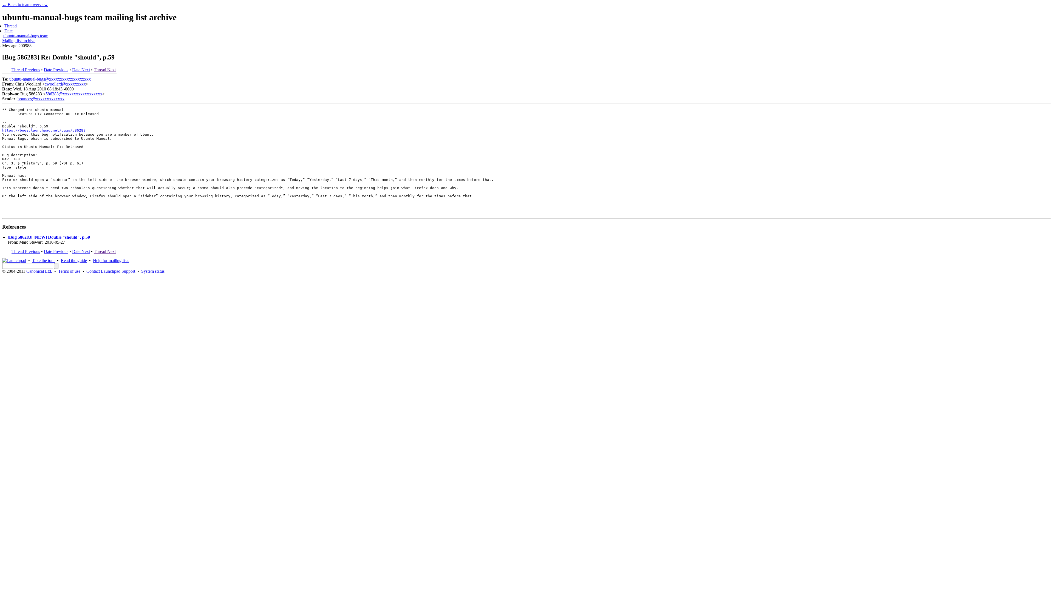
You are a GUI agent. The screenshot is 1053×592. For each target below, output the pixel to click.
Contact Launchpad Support (110, 271)
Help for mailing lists (111, 260)
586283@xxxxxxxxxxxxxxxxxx (74, 94)
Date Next (81, 69)
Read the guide (74, 260)
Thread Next (105, 69)
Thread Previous (26, 69)
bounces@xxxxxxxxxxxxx (41, 98)
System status (153, 271)
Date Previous (56, 69)
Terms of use (69, 271)
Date (8, 31)
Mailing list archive (18, 40)
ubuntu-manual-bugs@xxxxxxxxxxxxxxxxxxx (50, 79)
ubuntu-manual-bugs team (25, 35)
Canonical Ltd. (39, 271)
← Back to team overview (25, 4)
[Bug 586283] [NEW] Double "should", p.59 (49, 237)
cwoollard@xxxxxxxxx (65, 84)
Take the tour (43, 260)
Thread (10, 26)
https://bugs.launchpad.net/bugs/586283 (44, 130)
